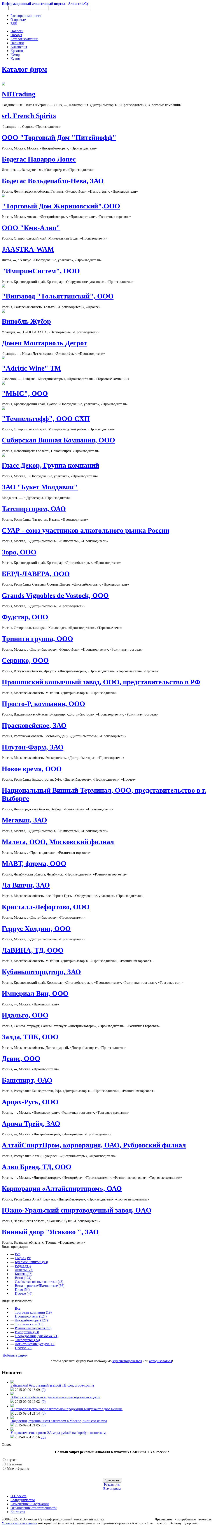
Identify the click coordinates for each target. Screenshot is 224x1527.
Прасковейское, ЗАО (34, 725)
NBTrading (18, 94)
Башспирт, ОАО (27, 1080)
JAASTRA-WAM (28, 249)
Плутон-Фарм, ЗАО (32, 747)
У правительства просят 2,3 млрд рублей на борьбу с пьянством (58, 1433)
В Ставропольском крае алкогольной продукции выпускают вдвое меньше (66, 1409)
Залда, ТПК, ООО (30, 1037)
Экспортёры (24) (27, 1340)
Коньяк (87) (23, 1274)
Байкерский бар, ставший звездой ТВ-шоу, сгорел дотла (52, 1385)
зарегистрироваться (127, 1361)
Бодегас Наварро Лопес (39, 159)
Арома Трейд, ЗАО (31, 1123)
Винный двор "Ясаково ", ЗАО (50, 1232)
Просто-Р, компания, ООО (43, 704)
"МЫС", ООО (25, 393)
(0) (43, 1390)
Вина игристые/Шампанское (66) (39, 1285)
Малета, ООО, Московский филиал (58, 842)
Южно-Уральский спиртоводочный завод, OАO (76, 1210)
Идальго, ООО (25, 1015)
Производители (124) (31, 1316)
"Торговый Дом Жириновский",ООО (61, 206)
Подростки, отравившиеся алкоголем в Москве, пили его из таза (58, 1421)
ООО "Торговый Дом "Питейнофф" (59, 137)
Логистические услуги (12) (35, 1344)
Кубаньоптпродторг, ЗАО (41, 972)
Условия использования (19, 1523)
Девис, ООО (21, 1058)
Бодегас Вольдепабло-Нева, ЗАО (53, 181)
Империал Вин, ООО (35, 993)
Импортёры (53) (27, 1332)
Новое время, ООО (32, 769)
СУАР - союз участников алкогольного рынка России (85, 530)
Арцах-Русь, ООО (30, 1102)
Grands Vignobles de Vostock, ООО (55, 595)
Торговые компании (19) (33, 1312)
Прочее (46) (23, 1293)
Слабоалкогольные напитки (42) (39, 1282)
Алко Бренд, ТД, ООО (36, 1167)
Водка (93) (23, 1266)
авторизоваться (160, 1361)
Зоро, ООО (19, 552)
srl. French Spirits (29, 116)
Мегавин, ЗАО (24, 820)
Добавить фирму (15, 1355)
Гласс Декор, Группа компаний (50, 465)
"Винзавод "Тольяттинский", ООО (58, 296)
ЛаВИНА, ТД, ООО (32, 950)
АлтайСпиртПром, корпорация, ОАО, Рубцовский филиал (94, 1145)
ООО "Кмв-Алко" (31, 228)
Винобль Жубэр (26, 321)
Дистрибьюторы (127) (31, 1320)
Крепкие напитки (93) (31, 1262)
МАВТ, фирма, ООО (34, 863)
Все (17, 1254)
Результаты (112, 1484)
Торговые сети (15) (29, 1324)
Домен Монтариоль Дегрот (44, 343)
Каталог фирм (24, 69)
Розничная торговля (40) (33, 1328)
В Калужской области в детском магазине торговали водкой (55, 1397)
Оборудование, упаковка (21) (36, 1336)
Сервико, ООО (25, 660)
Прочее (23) (23, 1348)
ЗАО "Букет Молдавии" (40, 487)
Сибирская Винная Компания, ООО (58, 440)
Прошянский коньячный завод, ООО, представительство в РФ (101, 682)
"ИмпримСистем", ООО (41, 271)
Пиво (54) (22, 1289)
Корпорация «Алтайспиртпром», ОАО (62, 1188)
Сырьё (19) (23, 1258)
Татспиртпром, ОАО (34, 509)
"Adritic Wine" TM (31, 368)
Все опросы (112, 1488)
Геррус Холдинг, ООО (36, 928)
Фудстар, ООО (25, 617)
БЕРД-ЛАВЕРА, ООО (36, 574)
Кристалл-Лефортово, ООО (45, 907)
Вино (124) (23, 1278)
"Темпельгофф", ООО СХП (46, 419)
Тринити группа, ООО (37, 639)
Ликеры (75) (24, 1270)
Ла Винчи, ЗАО (26, 885)
